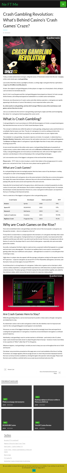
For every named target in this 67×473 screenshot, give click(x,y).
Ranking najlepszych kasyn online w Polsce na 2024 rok (47, 401)
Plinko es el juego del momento (13, 402)
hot (5, 399)
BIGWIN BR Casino (9, 425)
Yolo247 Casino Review (43, 425)
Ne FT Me (10, 4)
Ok (34, 470)
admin (4, 405)
